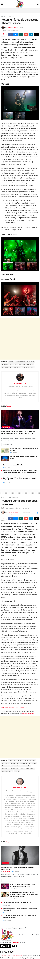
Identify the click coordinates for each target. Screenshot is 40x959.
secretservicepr (29, 367)
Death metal (30, 361)
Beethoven (12, 760)
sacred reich (18, 367)
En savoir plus (8, 444)
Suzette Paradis (7, 436)
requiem (17, 771)
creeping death (20, 361)
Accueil (3, 16)
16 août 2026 (16, 871)
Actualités (6, 427)
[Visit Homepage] (20, 4)
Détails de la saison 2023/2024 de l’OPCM (15, 707)
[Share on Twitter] (36, 34)
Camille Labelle (7, 871)
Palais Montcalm (7, 771)
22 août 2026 (14, 460)
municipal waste (7, 367)
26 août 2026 (17, 436)
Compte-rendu (10, 16)
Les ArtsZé (32, 763)
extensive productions (9, 364)
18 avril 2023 (23, 27)
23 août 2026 (14, 452)
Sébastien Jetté (12, 27)
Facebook (3, 956)
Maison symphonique (8, 766)
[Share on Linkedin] (31, 34)
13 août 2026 (7, 475)
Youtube (13, 956)
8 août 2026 (7, 482)
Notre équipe (16, 942)
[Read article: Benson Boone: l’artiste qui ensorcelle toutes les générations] (20, 855)
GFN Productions (22, 763)
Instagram (19, 956)
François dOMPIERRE (8, 763)
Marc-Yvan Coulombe (13, 512)
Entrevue (15, 497)
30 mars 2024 (27, 512)
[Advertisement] (20, 10)
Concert (5, 863)
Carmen (19, 760)
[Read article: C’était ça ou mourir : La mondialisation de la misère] (5, 450)
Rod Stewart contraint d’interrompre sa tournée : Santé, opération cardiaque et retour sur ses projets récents (24, 894)
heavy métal (21, 364)
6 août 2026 (7, 912)
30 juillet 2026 (7, 920)
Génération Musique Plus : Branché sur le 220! (17, 902)
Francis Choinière (29, 760)
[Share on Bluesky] (15, 34)
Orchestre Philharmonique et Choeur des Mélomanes (18, 768)
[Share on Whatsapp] (21, 34)
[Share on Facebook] (10, 34)
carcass (11, 361)
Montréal (30, 364)
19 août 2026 (7, 467)
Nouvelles (9, 497)
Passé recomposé (28, 714)
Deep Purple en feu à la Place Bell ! (13, 465)
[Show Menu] (2, 4)
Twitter (8, 956)
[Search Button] (38, 4)
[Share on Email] (26, 34)
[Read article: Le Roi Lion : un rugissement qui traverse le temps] (5, 458)
